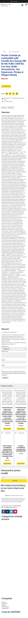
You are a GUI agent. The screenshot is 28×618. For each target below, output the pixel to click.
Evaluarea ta (5, 346)
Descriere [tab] (4, 107)
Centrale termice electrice (11, 553)
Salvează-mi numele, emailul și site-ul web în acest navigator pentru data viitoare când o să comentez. (14, 373)
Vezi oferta (6, 86)
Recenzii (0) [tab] (10, 107)
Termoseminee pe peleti (12, 584)
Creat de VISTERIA (11, 612)
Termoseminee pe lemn (12, 576)
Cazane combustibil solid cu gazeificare (13, 533)
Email (3, 365)
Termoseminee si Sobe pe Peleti (11, 591)
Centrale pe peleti (11, 547)
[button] (22, 5)
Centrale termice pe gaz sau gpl (13, 561)
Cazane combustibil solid (14, 51)
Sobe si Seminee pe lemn (13, 569)
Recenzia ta (5, 351)
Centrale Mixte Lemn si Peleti (13, 541)
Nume (3, 360)
